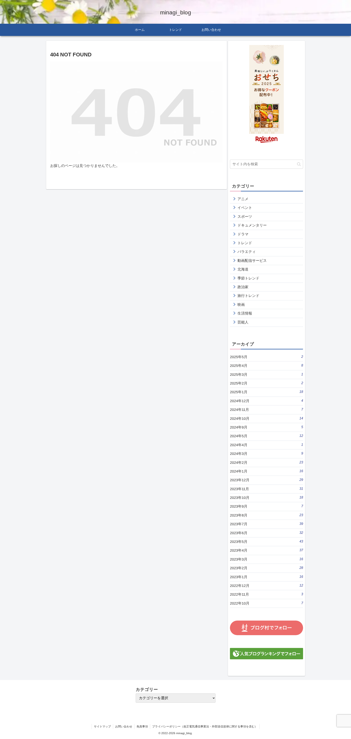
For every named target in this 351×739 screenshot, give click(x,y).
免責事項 (142, 726)
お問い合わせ (123, 726)
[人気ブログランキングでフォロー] (266, 653)
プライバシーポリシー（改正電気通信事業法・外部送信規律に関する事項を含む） (204, 726)
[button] (298, 164)
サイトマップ (102, 726)
